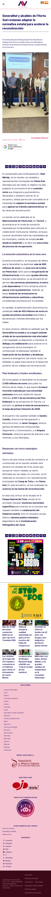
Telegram (8, 852)
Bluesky (8, 861)
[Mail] (3, 849)
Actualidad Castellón (9, 831)
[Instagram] (13, 166)
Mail (6, 849)
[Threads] (3, 866)
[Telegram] (23, 166)
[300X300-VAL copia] (25, 601)
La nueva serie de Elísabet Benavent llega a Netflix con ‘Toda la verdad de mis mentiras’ (25, 664)
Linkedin (8, 846)
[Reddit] (37, 166)
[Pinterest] (40, 166)
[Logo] (23, 4)
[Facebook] (16, 166)
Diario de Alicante (8, 828)
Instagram (8, 843)
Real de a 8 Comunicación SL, (12, 883)
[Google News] (6, 166)
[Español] (47, 2)
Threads (8, 866)
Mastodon (8, 863)
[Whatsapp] (10, 166)
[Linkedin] (34, 166)
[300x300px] (25, 574)
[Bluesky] (30, 166)
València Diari (7, 834)
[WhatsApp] (3, 857)
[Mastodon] (27, 166)
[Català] (43, 2)
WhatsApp (8, 858)
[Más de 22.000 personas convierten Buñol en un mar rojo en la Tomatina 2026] (9, 623)
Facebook (8, 840)
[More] (44, 166)
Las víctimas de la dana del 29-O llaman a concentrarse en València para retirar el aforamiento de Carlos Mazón (8, 667)
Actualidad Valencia (39, 138)
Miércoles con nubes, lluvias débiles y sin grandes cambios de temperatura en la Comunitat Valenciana (41, 667)
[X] (20, 166)
